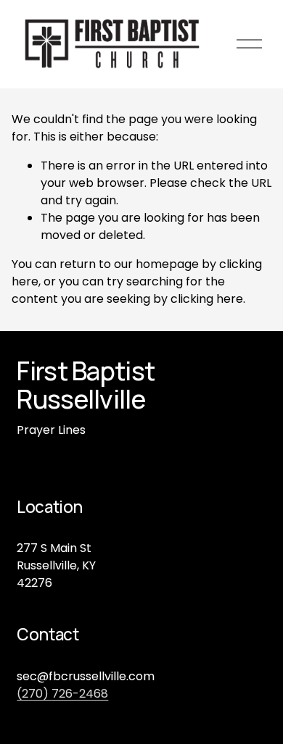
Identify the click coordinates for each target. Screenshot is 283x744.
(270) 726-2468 (62, 693)
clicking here (207, 299)
